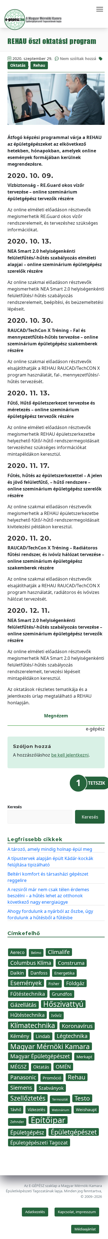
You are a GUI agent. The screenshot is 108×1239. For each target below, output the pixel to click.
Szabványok (51, 1088)
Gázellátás (23, 1004)
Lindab (43, 1036)
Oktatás (17, 65)
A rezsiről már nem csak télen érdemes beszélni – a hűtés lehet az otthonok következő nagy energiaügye (48, 895)
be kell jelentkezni (70, 755)
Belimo (36, 953)
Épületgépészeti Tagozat (39, 1142)
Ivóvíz (56, 1015)
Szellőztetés (27, 1098)
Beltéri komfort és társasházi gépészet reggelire (47, 877)
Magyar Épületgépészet (40, 1056)
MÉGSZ (18, 1066)
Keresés (14, 806)
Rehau (39, 65)
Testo (82, 1098)
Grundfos (62, 994)
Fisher (54, 983)
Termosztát (60, 1099)
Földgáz (75, 983)
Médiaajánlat (85, 1228)
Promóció (52, 1078)
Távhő (15, 1109)
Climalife (59, 952)
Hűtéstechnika (27, 1014)
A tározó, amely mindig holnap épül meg (49, 849)
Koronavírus (77, 1026)
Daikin (17, 973)
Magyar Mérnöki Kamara (50, 1046)
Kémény (19, 1035)
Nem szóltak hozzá (78, 58)
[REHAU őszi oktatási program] (56, 99)
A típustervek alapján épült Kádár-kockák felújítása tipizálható (50, 861)
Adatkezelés (35, 1211)
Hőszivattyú (63, 1004)
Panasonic (23, 1077)
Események (26, 983)
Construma (71, 962)
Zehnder (17, 1121)
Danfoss (39, 973)
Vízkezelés (36, 1109)
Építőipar (48, 1120)
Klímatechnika (32, 1025)
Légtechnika (72, 1036)
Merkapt (84, 1056)
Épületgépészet (74, 1132)
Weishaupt (86, 1109)
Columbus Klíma (30, 963)
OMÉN (63, 1066)
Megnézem (56, 716)
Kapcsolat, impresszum (77, 1211)
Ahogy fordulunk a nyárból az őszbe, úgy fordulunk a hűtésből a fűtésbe (50, 914)
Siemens (21, 1087)
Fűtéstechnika (27, 993)
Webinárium (60, 1110)
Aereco (17, 952)
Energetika (64, 973)
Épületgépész (27, 1132)
